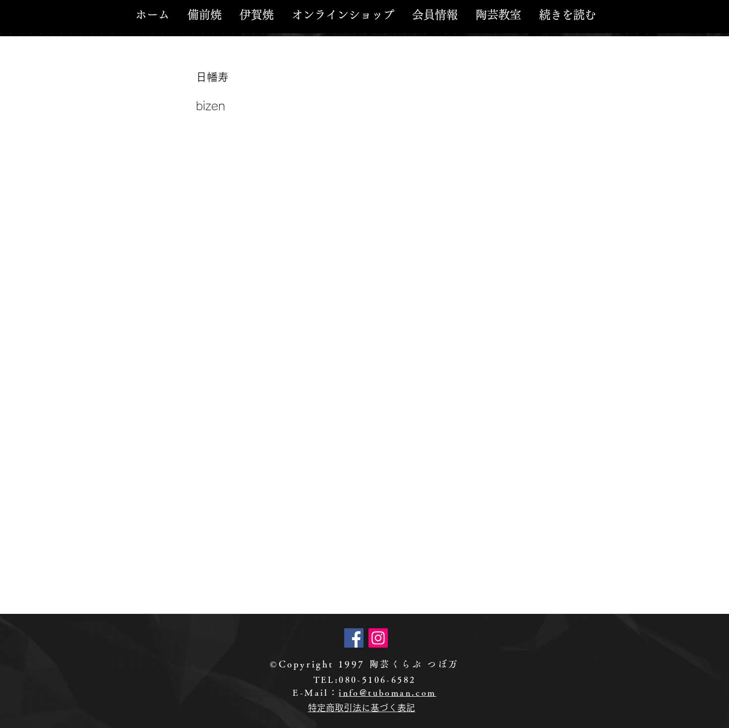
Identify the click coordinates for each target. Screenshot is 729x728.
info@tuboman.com (387, 692)
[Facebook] (354, 638)
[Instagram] (378, 638)
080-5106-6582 (377, 679)
